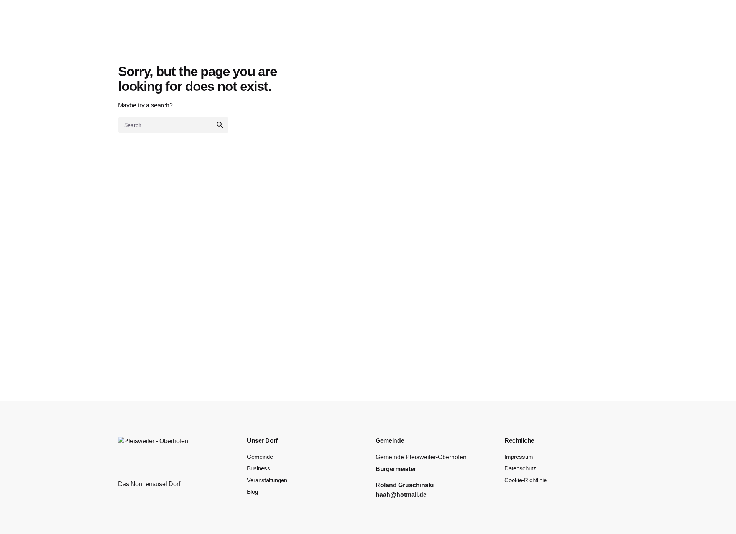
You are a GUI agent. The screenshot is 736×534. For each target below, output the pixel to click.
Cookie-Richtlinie (525, 480)
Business (258, 468)
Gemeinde (260, 457)
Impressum (518, 457)
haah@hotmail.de (401, 494)
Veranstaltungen (267, 480)
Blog (252, 492)
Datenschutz (520, 468)
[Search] (711, 32)
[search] (220, 125)
